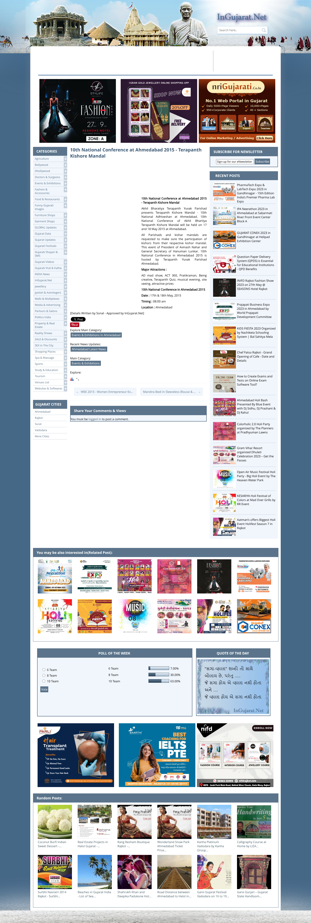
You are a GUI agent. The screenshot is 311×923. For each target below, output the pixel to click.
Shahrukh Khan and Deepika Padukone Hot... (134, 894)
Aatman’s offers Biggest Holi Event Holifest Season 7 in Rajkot (256, 524)
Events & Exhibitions (86, 363)
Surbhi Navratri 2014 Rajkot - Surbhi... (52, 894)
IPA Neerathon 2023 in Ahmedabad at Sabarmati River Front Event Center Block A (254, 215)
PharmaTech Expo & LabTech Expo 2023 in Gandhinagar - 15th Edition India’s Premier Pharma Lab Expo (256, 193)
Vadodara (41, 430)
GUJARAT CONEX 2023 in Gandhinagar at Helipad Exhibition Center (253, 237)
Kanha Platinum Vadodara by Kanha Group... (210, 846)
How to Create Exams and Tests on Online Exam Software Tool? (255, 380)
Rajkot (39, 418)
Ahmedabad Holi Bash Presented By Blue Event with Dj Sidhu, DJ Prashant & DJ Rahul (256, 406)
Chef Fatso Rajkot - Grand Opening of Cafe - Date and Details (255, 356)
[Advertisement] (124, 61)
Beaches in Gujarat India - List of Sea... (94, 894)
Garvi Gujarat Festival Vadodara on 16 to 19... (213, 894)
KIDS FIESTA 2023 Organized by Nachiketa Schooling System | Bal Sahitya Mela (256, 332)
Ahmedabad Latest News (89, 349)
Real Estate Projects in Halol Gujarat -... (93, 844)
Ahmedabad (42, 412)
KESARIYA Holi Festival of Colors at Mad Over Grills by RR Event (256, 500)
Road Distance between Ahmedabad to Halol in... (174, 894)
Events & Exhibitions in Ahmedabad (96, 335)
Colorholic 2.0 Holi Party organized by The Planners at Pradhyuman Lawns (255, 428)
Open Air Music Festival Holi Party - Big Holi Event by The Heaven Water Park (256, 476)
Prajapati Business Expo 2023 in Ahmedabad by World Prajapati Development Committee (254, 310)
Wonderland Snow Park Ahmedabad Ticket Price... (173, 846)
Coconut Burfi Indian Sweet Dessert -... (52, 844)
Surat (38, 424)
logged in (95, 419)
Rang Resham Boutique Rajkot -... (133, 844)
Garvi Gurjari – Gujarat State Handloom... (252, 894)
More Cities (42, 436)
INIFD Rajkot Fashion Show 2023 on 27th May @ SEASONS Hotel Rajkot (255, 285)
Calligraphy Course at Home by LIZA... (251, 844)
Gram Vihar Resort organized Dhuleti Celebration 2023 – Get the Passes (255, 454)
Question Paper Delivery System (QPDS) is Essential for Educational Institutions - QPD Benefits (255, 263)
